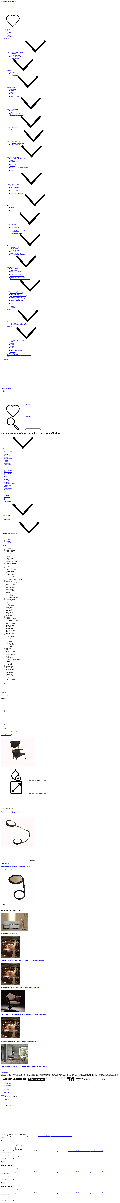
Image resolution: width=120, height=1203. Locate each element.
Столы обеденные (15, 55)
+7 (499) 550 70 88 (6, 388)
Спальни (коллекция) (16, 297)
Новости (9, 30)
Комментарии (20, 1149)
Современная (14, 211)
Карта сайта (7, 1092)
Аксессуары (10, 338)
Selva (5, 492)
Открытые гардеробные (17, 143)
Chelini (6, 466)
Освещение (10, 267)
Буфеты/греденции (15, 161)
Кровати (12, 112)
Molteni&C (7, 480)
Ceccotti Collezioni (9, 464)
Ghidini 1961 (7, 473)
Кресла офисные (15, 225)
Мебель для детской (12, 127)
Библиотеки (13, 186)
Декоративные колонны (17, 350)
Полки (12, 344)
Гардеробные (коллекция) (17, 299)
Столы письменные (15, 189)
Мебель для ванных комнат (14, 206)
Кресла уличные (15, 248)
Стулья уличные (14, 251)
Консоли (12, 170)
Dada (5, 469)
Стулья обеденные (15, 56)
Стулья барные (14, 58)
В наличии (7, 38)
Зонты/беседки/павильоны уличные (20, 254)
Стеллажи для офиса (16, 233)
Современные (14, 75)
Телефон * (19, 1146)
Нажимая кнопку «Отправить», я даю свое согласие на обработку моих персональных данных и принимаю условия (53, 1151)
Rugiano (6, 491)
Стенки (12, 166)
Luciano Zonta (8, 478)
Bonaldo (6, 457)
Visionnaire (7, 497)
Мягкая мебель (11, 87)
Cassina (6, 461)
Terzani (6, 494)
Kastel (5, 475)
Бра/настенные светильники (18, 273)
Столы (12, 303)
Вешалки (13, 346)
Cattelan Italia (7, 463)
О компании (7, 29)
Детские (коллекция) (16, 294)
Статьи (9, 32)
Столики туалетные (15, 113)
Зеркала (9, 326)
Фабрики (6, 356)
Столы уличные (14, 250)
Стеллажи (13, 164)
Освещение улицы (15, 271)
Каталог (6, 39)
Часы (11, 341)
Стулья (12, 304)
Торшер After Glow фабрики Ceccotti (11, 812)
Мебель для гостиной (13, 157)
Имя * (17, 1144)
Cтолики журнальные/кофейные (19, 167)
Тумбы (12, 306)
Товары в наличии (9, 518)
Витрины (13, 163)
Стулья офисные (15, 228)
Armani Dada (7, 452)
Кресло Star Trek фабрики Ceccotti (11, 731)
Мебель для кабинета (13, 184)
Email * (18, 1191)
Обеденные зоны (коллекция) (18, 296)
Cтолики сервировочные (17, 169)
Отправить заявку (5, 1152)
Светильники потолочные (17, 277)
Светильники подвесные (17, 276)
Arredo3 (6, 454)
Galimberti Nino (8, 470)
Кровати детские (15, 129)
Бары (11, 160)
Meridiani (6, 479)
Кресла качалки (14, 96)
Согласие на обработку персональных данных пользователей (55, 1136)
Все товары (7, 519)
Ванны (12, 207)
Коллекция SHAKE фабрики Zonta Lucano (19, 355)
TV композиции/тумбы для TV (19, 158)
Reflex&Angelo (8, 488)
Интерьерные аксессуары (17, 340)
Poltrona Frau (7, 485)
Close (2, 1137)
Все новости (4, 1072)
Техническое (13, 270)
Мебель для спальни (12, 109)
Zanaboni (6, 500)
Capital (6, 460)
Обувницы (13, 352)
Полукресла (13, 53)
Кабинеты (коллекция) (16, 300)
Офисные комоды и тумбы (17, 230)
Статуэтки (13, 353)
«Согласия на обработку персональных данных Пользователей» (85, 1151)
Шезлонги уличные (15, 253)
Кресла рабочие (14, 187)
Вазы (11, 347)
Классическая (14, 210)
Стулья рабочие (14, 190)
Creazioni (6, 467)
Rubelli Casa (7, 489)
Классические (14, 73)
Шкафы (12, 307)
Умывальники (14, 208)
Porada (6, 486)
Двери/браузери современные (18, 324)
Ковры (9, 309)
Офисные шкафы (15, 231)
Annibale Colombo (9, 451)
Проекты (6, 358)
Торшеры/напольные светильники (20, 279)
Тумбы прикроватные (16, 115)
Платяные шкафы (15, 144)
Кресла (12, 92)
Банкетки (13, 89)
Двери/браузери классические (18, 323)
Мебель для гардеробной (14, 141)
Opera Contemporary (9, 483)
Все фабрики (7, 501)
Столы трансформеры (16, 193)
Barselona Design (8, 455)
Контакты (6, 359)
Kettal (5, 476)
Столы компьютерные (16, 191)
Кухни (9, 70)
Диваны (12, 90)
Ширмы (12, 349)
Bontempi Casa (8, 458)
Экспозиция (7, 1085)
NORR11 (6, 482)
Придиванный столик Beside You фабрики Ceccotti (15, 866)
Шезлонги (13, 95)
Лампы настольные (15, 274)
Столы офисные (14, 227)
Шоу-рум (9, 36)
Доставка (9, 35)
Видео (9, 33)
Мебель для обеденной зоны (15, 52)
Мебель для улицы (12, 245)
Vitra (5, 498)
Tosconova (7, 495)
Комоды (12, 110)
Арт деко (12, 72)
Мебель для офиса (12, 224)
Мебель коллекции (12, 291)
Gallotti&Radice (8, 472)
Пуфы (12, 93)
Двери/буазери (11, 321)
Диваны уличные (15, 247)
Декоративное (14, 268)
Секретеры (13, 172)
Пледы (12, 343)
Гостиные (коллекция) (16, 293)
